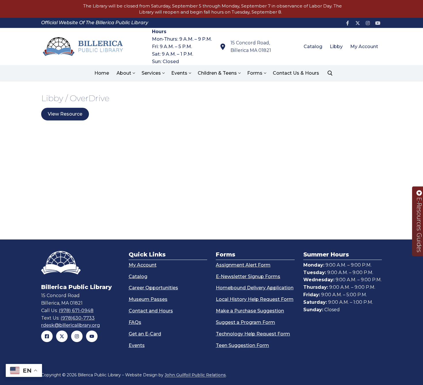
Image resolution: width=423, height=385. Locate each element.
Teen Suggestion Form (242, 345)
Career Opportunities (153, 287)
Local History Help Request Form (255, 299)
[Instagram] (367, 23)
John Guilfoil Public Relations (195, 375)
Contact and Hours (151, 311)
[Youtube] (378, 23)
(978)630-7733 (77, 318)
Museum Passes (148, 299)
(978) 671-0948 (76, 310)
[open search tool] (330, 73)
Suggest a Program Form (245, 322)
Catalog (138, 276)
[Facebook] (348, 23)
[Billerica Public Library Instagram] (77, 336)
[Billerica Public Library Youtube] (92, 336)
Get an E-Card (145, 334)
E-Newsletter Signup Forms (248, 276)
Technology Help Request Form (253, 334)
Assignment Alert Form (243, 265)
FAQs (135, 322)
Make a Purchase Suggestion (250, 311)
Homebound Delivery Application (255, 287)
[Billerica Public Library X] (62, 336)
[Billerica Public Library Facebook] (47, 336)
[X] (358, 23)
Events (137, 345)
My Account (143, 265)
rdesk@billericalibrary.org (70, 325)
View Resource (65, 114)
